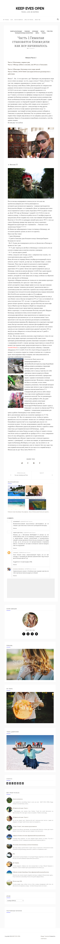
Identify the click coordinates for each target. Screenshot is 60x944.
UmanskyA (15, 552)
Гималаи (27, 31)
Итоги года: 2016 (17, 881)
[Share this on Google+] (28, 463)
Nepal (37, 33)
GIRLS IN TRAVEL (28, 19)
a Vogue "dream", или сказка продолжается (25, 826)
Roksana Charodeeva (18, 569)
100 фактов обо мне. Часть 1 (20, 808)
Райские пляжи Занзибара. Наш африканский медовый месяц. (31, 872)
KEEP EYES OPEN (30, 8)
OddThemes (44, 938)
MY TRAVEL (6, 19)
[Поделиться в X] (22, 463)
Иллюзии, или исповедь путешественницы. (25, 844)
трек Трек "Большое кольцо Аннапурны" (34, 32)
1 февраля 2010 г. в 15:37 (24, 552)
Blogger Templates (45, 936)
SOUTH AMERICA (18, 19)
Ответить (15, 528)
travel (44, 33)
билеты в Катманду (16, 31)
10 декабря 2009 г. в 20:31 (29, 532)
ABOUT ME (37, 19)
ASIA (11, 19)
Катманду (35, 31)
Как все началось (18, 799)
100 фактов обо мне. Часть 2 (20, 817)
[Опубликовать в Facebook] (40, 463)
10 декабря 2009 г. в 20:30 (26, 521)
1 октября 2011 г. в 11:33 (30, 569)
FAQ (34, 630)
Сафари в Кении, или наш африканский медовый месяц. (29, 835)
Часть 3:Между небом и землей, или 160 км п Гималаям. (28, 64)
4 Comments (31, 48)
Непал (43, 31)
